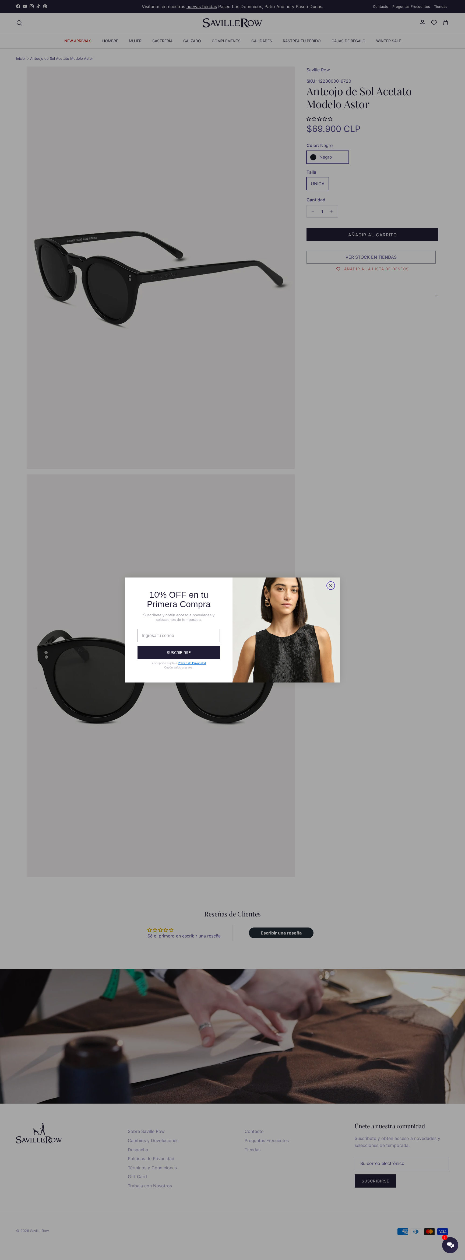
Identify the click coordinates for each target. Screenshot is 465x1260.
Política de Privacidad (192, 663)
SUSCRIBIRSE (179, 653)
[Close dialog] (331, 586)
